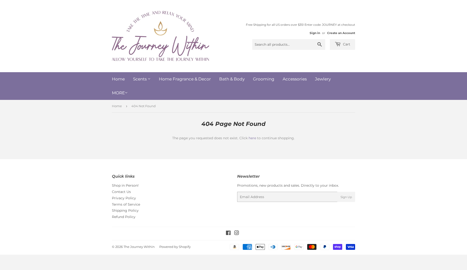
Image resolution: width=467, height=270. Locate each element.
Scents (140, 79)
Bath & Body (232, 79)
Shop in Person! (125, 185)
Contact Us (121, 192)
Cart (346, 44)
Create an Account (341, 33)
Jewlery (323, 79)
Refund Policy (123, 217)
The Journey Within (139, 247)
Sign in (315, 33)
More (118, 92)
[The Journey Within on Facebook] (228, 233)
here (252, 138)
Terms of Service (126, 204)
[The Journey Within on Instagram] (236, 233)
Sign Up (346, 197)
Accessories (295, 79)
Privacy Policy (124, 198)
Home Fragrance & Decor (185, 79)
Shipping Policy (125, 210)
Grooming (263, 79)
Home (118, 79)
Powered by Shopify (175, 247)
